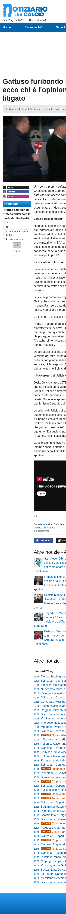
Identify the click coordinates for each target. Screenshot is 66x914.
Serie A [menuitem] (60, 27)
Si (7, 222)
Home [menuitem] (7, 27)
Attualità (47, 524)
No (7, 227)
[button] (17, 245)
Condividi (45, 540)
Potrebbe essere (14, 239)
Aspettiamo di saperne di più (17, 233)
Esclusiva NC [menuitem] (33, 27)
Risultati (17, 251)
